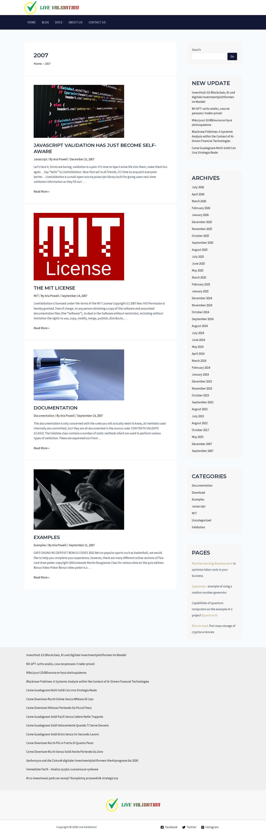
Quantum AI (210, 615)
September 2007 (202, 451)
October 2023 (200, 395)
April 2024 (198, 354)
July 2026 (198, 187)
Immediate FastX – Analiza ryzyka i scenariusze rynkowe (62, 769)
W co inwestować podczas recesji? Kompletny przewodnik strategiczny (72, 778)
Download (198, 493)
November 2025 (202, 229)
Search (196, 50)
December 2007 (202, 444)
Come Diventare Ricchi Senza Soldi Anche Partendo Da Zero (64, 752)
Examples (40, 545)
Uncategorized (201, 520)
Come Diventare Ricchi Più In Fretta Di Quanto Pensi (59, 743)
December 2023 (202, 381)
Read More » (41, 191)
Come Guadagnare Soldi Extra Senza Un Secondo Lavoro (62, 734)
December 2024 (202, 298)
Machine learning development (212, 563)
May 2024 (197, 347)
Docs (58, 22)
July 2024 (198, 333)
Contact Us (97, 22)
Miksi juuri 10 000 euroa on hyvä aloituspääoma (56, 673)
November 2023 (202, 388)
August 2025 (200, 250)
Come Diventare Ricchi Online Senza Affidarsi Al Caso (60, 699)
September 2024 (202, 319)
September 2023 (202, 402)
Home (32, 22)
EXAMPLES (47, 537)
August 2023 (200, 409)
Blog (45, 22)
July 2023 (198, 416)
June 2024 (198, 340)
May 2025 (197, 270)
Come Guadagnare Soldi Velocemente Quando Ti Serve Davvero (67, 725)
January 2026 (200, 215)
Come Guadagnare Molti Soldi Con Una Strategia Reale (61, 690)
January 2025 (200, 291)
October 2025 (200, 236)
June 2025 (198, 263)
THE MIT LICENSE (54, 288)
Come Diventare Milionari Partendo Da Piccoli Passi (59, 708)
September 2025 (202, 243)
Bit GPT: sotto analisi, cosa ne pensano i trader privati (60, 664)
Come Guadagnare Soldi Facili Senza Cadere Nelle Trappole (64, 717)
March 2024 (199, 361)
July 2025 (198, 257)
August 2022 (200, 423)
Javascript (40, 159)
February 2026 (201, 208)
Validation (198, 527)
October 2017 (200, 430)
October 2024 (200, 312)
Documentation (44, 416)
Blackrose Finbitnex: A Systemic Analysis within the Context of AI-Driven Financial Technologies (213, 136)
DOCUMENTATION (55, 408)
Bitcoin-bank (200, 626)
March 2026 (199, 201)
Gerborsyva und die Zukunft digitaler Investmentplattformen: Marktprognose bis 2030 (82, 761)
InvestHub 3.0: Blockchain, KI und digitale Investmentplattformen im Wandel (213, 97)
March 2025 (199, 277)
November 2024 (202, 305)
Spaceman (199, 586)
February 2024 (201, 368)
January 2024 (200, 374)
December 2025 (202, 222)
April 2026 (198, 194)
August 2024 (200, 326)
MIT (36, 296)
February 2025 (201, 284)
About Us (76, 22)
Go (232, 56)
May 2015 (197, 437)
